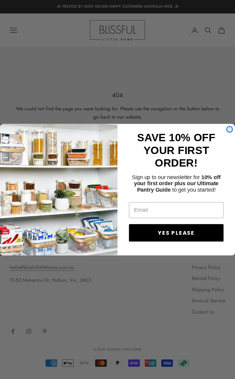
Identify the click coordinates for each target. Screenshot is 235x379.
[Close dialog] (229, 129)
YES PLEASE (176, 232)
